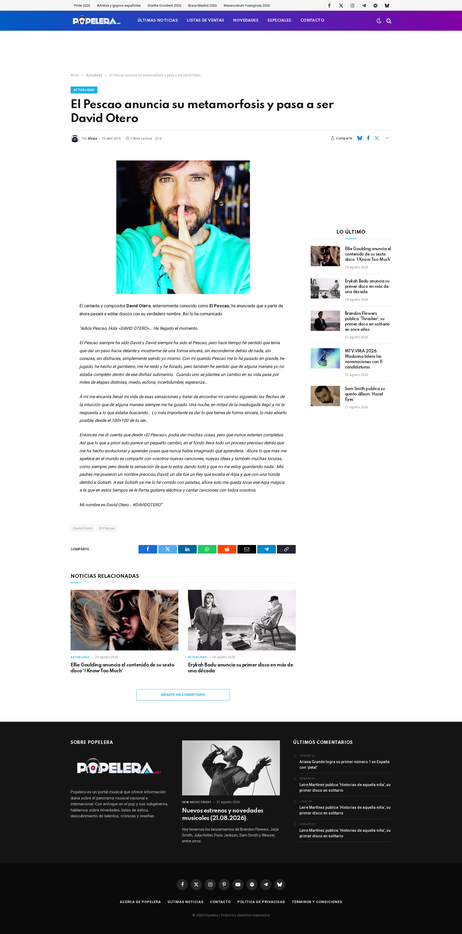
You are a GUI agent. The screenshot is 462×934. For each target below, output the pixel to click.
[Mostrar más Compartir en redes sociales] (387, 138)
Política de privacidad (261, 902)
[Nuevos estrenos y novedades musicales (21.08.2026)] (231, 767)
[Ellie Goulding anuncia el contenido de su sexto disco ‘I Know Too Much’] (124, 620)
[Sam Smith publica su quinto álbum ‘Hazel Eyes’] (325, 396)
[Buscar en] (388, 21)
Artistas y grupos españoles (119, 5)
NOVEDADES (246, 20)
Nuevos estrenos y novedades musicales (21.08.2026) (222, 814)
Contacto (220, 902)
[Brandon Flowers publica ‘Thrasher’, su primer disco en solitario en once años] (325, 321)
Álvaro (92, 138)
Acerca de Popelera (140, 902)
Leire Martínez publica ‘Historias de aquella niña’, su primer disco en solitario (345, 787)
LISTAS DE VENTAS (205, 20)
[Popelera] (97, 21)
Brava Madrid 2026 (202, 5)
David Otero (83, 528)
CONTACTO (312, 20)
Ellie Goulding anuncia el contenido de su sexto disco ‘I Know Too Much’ (122, 668)
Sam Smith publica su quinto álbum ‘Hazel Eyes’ (365, 394)
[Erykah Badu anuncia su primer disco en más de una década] (242, 620)
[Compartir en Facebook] (368, 138)
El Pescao (107, 528)
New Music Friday (196, 802)
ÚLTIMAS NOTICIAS (158, 20)
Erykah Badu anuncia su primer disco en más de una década (240, 668)
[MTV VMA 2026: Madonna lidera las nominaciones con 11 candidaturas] (325, 358)
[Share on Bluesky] (360, 138)
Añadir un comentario (183, 695)
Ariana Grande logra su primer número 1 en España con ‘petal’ (344, 765)
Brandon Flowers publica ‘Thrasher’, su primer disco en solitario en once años (367, 322)
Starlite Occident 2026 (164, 5)
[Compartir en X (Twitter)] (377, 138)
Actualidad (84, 90)
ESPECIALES (279, 20)
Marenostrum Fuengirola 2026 (247, 5)
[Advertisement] (231, 52)
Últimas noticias (185, 902)
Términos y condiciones (317, 902)
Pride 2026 (82, 5)
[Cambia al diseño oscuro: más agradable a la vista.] (379, 20)
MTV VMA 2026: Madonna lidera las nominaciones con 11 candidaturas (363, 359)
